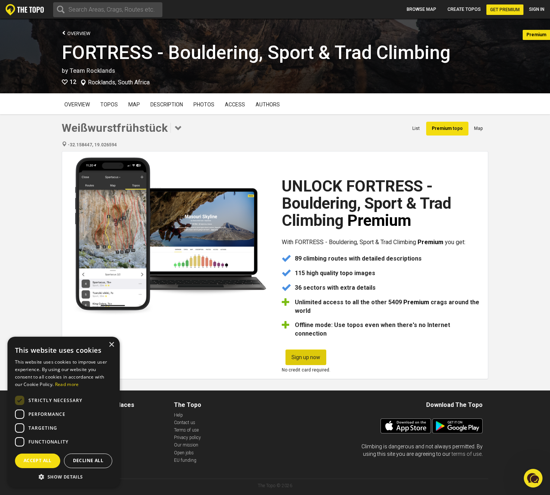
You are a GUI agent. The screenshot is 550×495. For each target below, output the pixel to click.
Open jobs (184, 452)
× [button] (111, 345)
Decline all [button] (88, 460)
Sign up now (305, 357)
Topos (109, 105)
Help (178, 415)
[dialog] (63, 412)
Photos (203, 105)
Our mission (186, 445)
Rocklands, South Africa (119, 82)
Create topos (464, 9)
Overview (78, 33)
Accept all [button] (38, 460)
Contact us (184, 422)
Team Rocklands (92, 70)
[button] (63, 476)
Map (134, 105)
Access (235, 105)
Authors (268, 105)
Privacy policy (187, 437)
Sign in (536, 9)
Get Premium (505, 9)
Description (166, 105)
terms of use (467, 454)
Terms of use (186, 430)
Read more (67, 384)
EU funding (185, 460)
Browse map (421, 9)
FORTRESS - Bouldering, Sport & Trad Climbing (256, 52)
